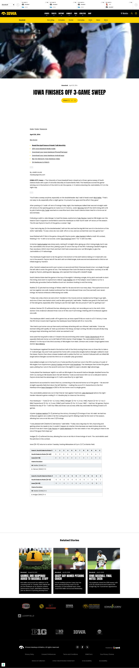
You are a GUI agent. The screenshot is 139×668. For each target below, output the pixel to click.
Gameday (81, 20)
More (106, 20)
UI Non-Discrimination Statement (64, 661)
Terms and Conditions (70, 654)
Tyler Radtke (67, 280)
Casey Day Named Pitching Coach (69, 577)
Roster (71, 20)
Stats (90, 20)
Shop (89, 13)
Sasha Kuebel (42, 244)
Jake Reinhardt (87, 393)
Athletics (83, 13)
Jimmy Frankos (56, 364)
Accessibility (103, 661)
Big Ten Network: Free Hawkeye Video (46, 159)
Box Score (33, 140)
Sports (47, 13)
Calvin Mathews (65, 429)
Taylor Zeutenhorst (92, 337)
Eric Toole (45, 210)
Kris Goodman (75, 364)
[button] (17, 4)
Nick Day (81, 208)
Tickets (53, 13)
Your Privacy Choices (107, 654)
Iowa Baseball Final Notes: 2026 (100, 577)
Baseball (65, 85)
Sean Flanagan (46, 387)
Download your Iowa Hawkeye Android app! (48, 155)
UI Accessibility (87, 661)
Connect (69, 13)
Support (61, 13)
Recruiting (50, 20)
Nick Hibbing (40, 344)
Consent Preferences (49, 654)
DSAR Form (88, 654)
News (98, 20)
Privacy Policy (29, 654)
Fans (75, 13)
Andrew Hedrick (42, 413)
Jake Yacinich (81, 236)
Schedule (61, 20)
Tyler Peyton (82, 218)
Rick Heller (98, 198)
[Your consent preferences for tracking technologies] (3, 664)
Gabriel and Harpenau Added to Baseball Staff (34, 577)
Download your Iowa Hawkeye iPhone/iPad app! (49, 152)
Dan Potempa (66, 239)
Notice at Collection (38, 661)
